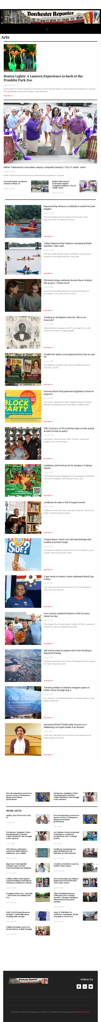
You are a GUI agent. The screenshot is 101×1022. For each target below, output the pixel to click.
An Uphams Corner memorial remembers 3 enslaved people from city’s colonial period (66, 835)
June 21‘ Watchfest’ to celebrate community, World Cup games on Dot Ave (66, 914)
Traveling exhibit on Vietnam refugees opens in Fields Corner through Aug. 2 (67, 689)
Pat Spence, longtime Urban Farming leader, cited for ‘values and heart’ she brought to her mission (66, 796)
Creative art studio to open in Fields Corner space (66, 865)
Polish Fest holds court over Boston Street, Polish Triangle (19, 928)
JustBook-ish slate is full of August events (64, 502)
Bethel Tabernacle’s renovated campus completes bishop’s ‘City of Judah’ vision (45, 167)
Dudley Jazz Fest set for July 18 (18, 816)
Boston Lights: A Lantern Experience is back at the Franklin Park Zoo (43, 78)
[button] (47, 29)
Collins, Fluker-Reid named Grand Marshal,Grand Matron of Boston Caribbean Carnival (18, 881)
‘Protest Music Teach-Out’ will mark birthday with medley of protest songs (67, 540)
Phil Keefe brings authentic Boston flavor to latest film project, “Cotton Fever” (68, 281)
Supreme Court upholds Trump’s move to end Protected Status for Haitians (18, 866)
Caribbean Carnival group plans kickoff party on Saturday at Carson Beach (65, 851)
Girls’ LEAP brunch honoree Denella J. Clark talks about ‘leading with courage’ (18, 914)
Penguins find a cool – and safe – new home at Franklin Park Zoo (19, 895)
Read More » (8, 96)
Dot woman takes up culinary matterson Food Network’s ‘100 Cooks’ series (66, 881)
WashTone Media (82, 1012)
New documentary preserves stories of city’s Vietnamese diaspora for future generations (19, 796)
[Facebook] (79, 986)
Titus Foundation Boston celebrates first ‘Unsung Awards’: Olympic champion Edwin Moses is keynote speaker (66, 897)
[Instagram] (85, 986)
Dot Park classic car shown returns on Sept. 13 (15, 182)
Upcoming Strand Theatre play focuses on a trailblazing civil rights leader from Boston (65, 725)
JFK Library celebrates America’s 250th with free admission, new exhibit (17, 851)
